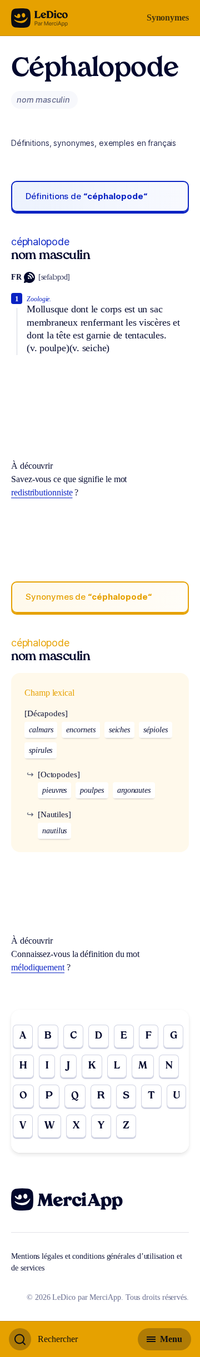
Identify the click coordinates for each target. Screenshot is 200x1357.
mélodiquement (37, 967)
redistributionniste (41, 492)
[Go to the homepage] (39, 18)
